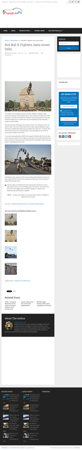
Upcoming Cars (13, 1)
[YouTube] (69, 136)
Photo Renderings (47, 1)
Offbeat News (39, 31)
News (13, 31)
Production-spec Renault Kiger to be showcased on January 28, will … (11, 398)
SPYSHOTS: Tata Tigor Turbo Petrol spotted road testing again (11, 427)
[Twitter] (66, 136)
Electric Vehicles (55, 31)
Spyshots (55, 1)
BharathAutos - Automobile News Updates (13, 447)
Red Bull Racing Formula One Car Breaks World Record (27, 204)
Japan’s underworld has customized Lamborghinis (27, 303)
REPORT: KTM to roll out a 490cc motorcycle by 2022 (10, 437)
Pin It (14, 291)
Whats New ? (5, 1)
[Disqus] (28, 361)
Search (69, 48)
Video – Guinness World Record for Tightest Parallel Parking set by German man (10, 305)
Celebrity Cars (38, 1)
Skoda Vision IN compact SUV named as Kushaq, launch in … (10, 408)
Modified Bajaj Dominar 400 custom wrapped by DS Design (44, 303)
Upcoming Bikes (22, 1)
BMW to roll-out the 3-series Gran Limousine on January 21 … (14, 418)
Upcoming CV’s (30, 1)
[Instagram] (63, 136)
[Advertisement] (51, 23)
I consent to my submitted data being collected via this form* (67, 112)
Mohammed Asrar (11, 53)
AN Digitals (77, 447)
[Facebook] (60, 136)
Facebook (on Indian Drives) (22, 281)
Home (5, 31)
